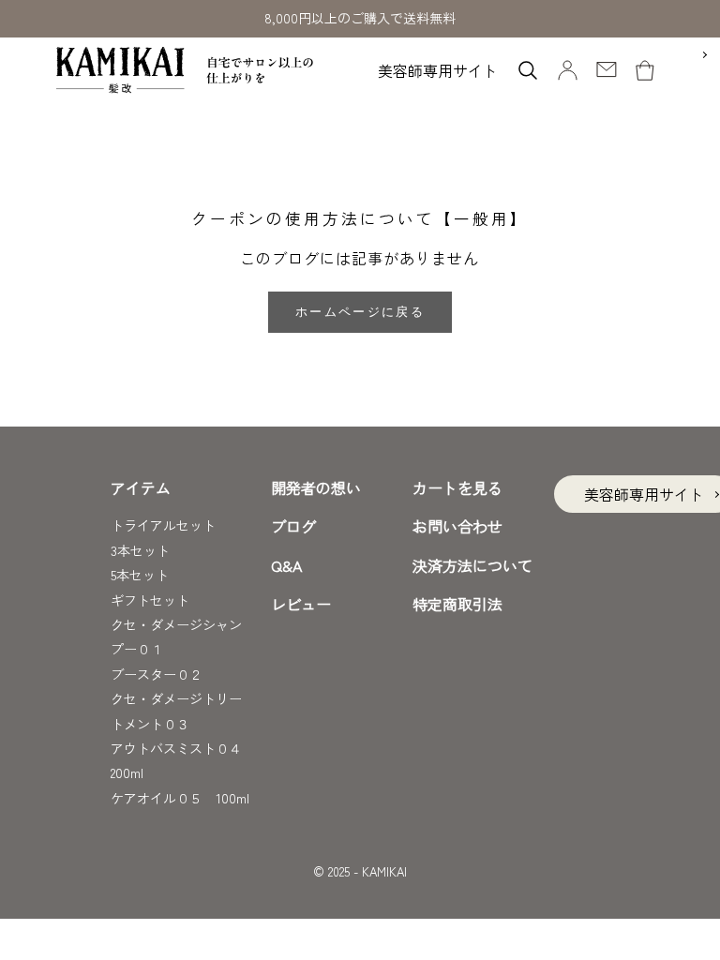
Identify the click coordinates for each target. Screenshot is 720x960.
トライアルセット (163, 525)
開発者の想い (316, 487)
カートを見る (457, 487)
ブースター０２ (156, 674)
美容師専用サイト (438, 70)
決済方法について (472, 565)
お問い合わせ (457, 526)
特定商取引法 (457, 603)
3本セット (140, 550)
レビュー (301, 603)
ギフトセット (150, 600)
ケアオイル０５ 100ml (180, 797)
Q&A (286, 565)
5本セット (140, 574)
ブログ (293, 526)
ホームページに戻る (360, 312)
